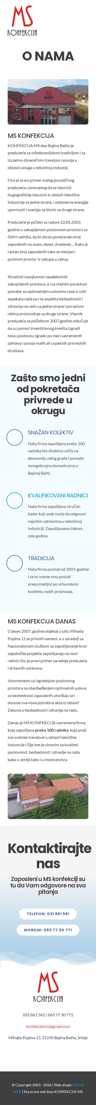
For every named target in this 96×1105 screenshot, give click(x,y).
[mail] (58, 1054)
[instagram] (37, 1054)
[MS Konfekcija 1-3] (48, 775)
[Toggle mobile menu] (86, 12)
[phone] (68, 1054)
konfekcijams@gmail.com (48, 1026)
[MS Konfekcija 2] (48, 81)
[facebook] (27, 1054)
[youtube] (48, 1054)
